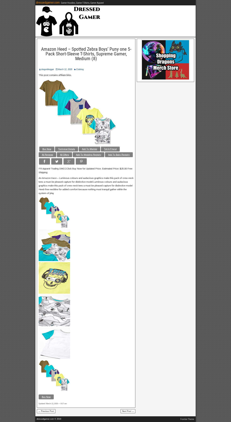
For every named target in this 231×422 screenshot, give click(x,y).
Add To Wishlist (89, 149)
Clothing (80, 69)
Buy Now (46, 149)
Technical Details (66, 149)
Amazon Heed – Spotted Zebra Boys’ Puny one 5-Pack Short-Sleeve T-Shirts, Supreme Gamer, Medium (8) (86, 53)
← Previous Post (46, 411)
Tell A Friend (110, 149)
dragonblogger (47, 69)
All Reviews (47, 154)
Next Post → (128, 411)
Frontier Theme (187, 419)
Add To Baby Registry (119, 154)
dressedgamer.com (48, 2)
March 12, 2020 (65, 69)
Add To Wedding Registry (88, 154)
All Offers (64, 154)
